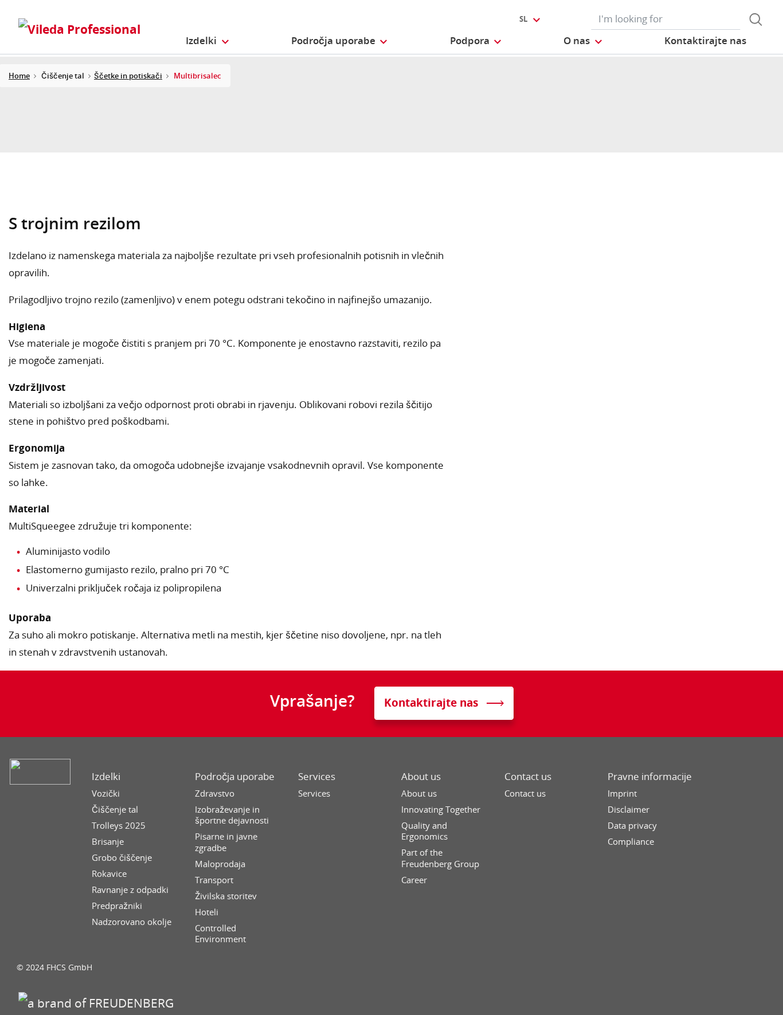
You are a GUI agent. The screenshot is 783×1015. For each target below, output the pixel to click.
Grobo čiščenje (122, 857)
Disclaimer (628, 809)
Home (19, 75)
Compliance (631, 841)
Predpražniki (117, 905)
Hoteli (206, 912)
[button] (208, 40)
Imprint (622, 793)
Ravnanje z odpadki (130, 889)
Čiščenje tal (115, 809)
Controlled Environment (220, 934)
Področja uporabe (235, 776)
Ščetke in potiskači (128, 75)
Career (414, 880)
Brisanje (108, 841)
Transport (214, 880)
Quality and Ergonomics (424, 831)
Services (316, 776)
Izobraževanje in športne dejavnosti (232, 815)
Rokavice (109, 873)
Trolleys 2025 (119, 825)
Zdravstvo (214, 793)
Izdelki (106, 776)
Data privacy (632, 825)
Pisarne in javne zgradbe (226, 842)
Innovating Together (440, 809)
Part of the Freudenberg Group (440, 858)
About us (421, 776)
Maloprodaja (220, 864)
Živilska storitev (226, 896)
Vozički (106, 793)
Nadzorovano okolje (131, 921)
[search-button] (755, 19)
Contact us (527, 776)
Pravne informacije (650, 776)
